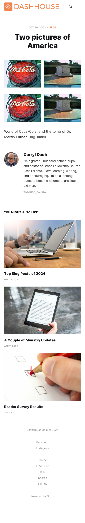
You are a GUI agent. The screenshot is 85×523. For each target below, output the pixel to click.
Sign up (42, 483)
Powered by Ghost (43, 496)
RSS (42, 471)
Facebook (42, 442)
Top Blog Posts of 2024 (24, 274)
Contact (43, 460)
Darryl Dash (35, 154)
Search (42, 477)
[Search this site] (70, 6)
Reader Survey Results (23, 407)
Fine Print (42, 466)
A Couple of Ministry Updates (30, 340)
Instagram (42, 448)
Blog (53, 27)
